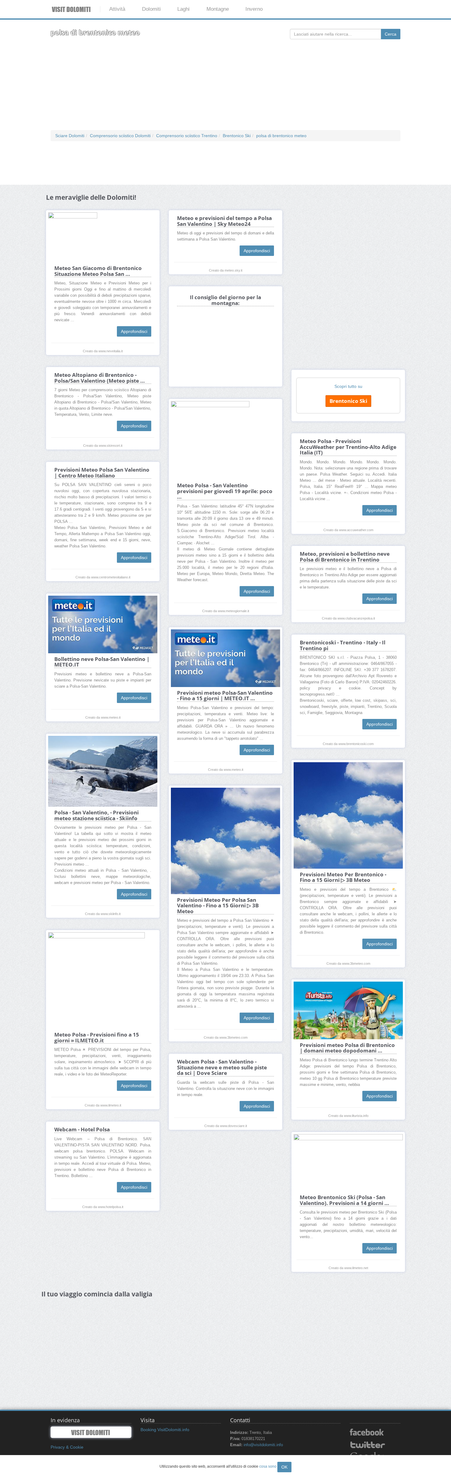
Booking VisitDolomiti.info (165, 1429)
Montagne (217, 9)
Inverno (254, 9)
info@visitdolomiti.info (263, 1445)
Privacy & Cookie (67, 1447)
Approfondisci (134, 331)
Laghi (183, 9)
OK (284, 1467)
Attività (117, 9)
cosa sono (267, 1466)
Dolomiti (151, 9)
